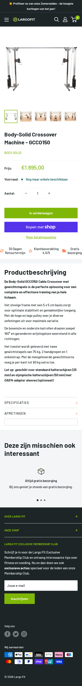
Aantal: (9, 193)
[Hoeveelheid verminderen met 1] (26, 193)
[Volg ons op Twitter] (16, 634)
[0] (74, 19)
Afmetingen (15, 413)
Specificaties (16, 403)
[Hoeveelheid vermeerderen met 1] (49, 193)
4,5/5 (46, 253)
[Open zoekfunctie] (56, 19)
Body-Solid (12, 153)
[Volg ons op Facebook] (7, 634)
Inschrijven (19, 598)
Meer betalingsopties (41, 237)
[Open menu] (6, 19)
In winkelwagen (41, 213)
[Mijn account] (65, 19)
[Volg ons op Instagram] (24, 634)
